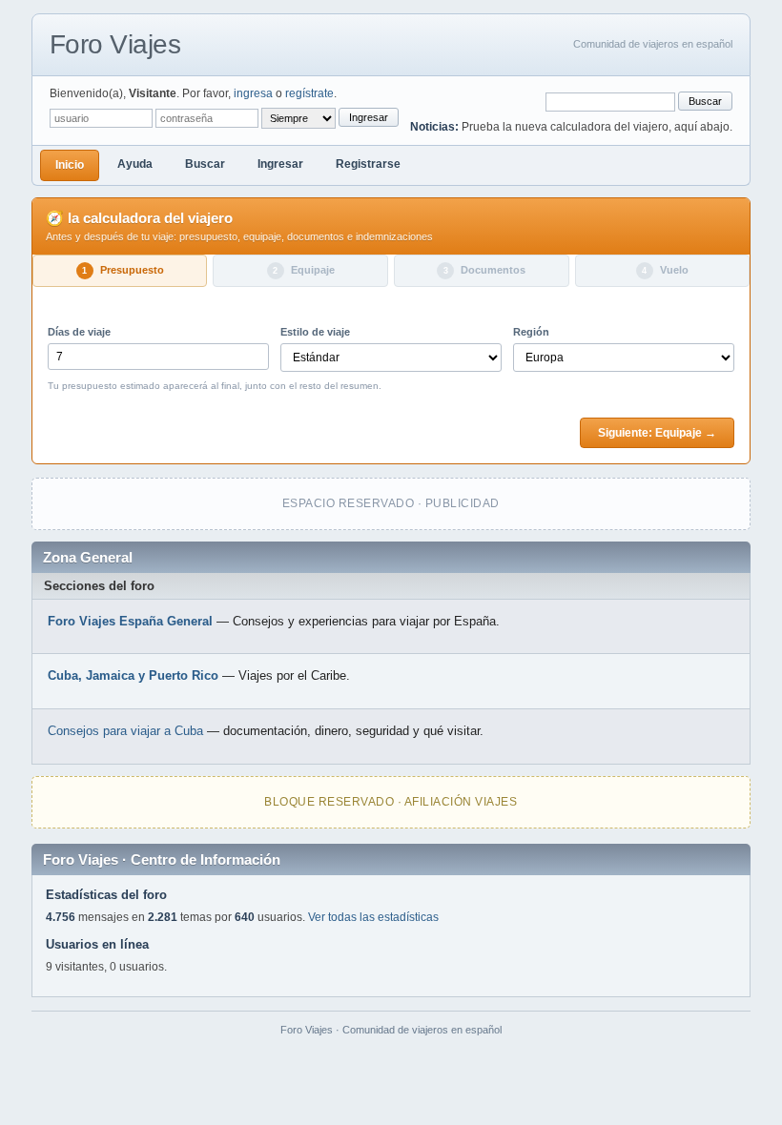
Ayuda (135, 164)
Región (531, 332)
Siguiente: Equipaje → (657, 433)
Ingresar (368, 117)
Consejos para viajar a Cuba (125, 731)
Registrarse (368, 164)
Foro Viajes (115, 44)
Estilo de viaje (315, 332)
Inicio (69, 165)
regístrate (309, 93)
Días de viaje (79, 332)
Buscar (705, 101)
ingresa (253, 93)
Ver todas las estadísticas (373, 917)
